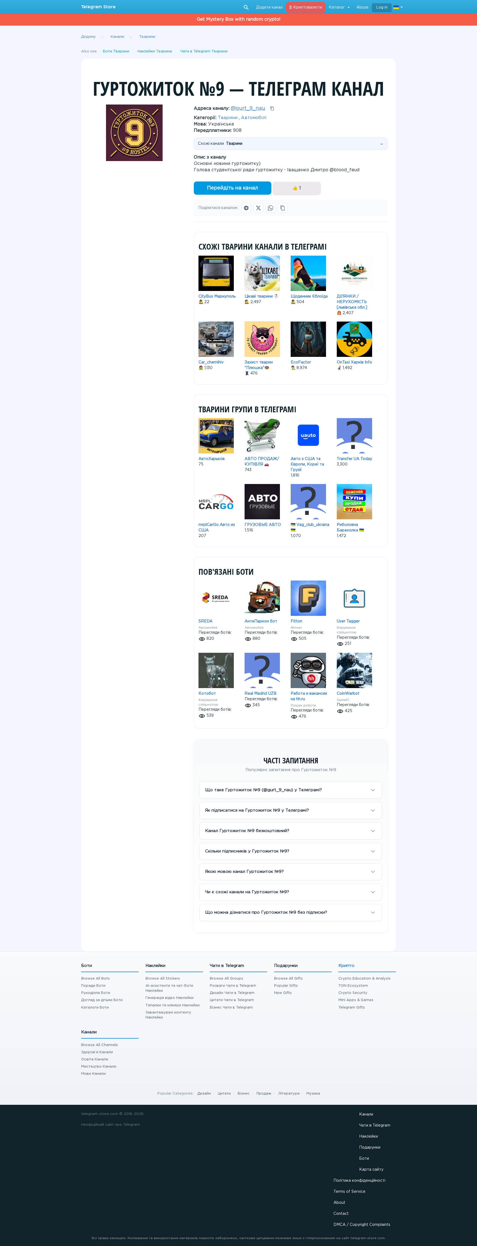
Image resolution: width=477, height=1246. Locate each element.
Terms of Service (349, 1191)
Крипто (346, 965)
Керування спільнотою (346, 630)
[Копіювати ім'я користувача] (272, 108)
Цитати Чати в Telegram (232, 1000)
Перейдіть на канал (232, 188)
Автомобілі (254, 118)
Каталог (337, 7)
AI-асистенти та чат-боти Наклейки (169, 988)
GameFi (343, 700)
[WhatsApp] (270, 208)
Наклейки (368, 1136)
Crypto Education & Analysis (364, 978)
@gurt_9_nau (248, 108)
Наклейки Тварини (154, 51)
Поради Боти (93, 985)
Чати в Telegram (374, 1125)
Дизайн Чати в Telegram (232, 992)
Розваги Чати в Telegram (233, 985)
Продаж (263, 1093)
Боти (364, 1158)
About (339, 1202)
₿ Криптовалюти (305, 7)
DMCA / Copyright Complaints (361, 1224)
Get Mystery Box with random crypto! (238, 19)
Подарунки (369, 1147)
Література (289, 1093)
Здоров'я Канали (97, 1052)
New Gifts (283, 992)
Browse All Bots (95, 978)
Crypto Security (352, 992)
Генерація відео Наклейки (169, 997)
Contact (341, 1213)
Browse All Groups (226, 978)
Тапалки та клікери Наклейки (172, 1005)
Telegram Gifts (351, 1007)
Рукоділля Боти (95, 992)
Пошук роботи (303, 705)
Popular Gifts (286, 985)
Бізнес (244, 1093)
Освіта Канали (94, 1059)
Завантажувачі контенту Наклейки (168, 1015)
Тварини (227, 118)
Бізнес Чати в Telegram (231, 1007)
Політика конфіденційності (359, 1180)
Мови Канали (93, 1073)
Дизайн (204, 1093)
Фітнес (296, 627)
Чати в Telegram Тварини (203, 51)
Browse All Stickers (162, 978)
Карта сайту (371, 1169)
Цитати (224, 1093)
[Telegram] (246, 208)
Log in (382, 7)
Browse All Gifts (288, 978)
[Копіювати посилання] (283, 208)
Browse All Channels (99, 1045)
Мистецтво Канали (98, 1066)
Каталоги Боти (95, 1007)
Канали (366, 1114)
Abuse (362, 7)
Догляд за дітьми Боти (102, 1000)
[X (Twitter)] (258, 208)
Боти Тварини (116, 51)
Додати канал (269, 7)
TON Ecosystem (353, 985)
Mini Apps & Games (355, 1000)
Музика (313, 1093)
